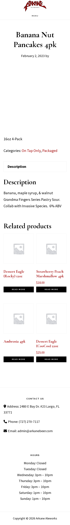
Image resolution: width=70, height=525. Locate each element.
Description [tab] (16, 166)
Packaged (49, 150)
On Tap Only (31, 150)
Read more (18, 289)
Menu (35, 16)
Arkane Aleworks (35, 6)
